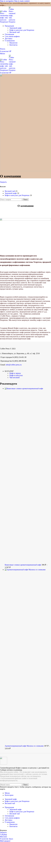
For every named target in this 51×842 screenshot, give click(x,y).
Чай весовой (14, 377)
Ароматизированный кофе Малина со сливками (24, 746)
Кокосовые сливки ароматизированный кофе (23, 565)
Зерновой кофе (15, 28)
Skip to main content (22, 1)
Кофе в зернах (15, 373)
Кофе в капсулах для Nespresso (21, 30)
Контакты (13, 45)
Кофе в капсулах (16, 375)
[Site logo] (4, 22)
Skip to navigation (7, 1)
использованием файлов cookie (13, 778)
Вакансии (13, 43)
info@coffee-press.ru (14, 365)
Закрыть (3, 182)
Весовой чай (14, 32)
